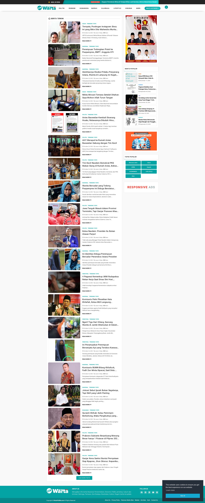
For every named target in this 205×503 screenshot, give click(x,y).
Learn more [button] (170, 490)
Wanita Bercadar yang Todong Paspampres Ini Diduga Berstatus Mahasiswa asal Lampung (98, 187)
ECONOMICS (133, 171)
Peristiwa (85, 273)
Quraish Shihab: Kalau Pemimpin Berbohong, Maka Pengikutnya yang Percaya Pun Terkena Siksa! (99, 414)
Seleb (84, 23)
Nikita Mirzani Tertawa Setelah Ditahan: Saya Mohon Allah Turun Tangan (100, 96)
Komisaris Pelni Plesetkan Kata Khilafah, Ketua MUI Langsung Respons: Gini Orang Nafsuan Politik (99, 301)
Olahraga (105, 8)
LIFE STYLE (149, 171)
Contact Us (154, 500)
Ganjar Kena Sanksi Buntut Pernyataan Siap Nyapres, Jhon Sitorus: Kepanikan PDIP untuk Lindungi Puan (100, 460)
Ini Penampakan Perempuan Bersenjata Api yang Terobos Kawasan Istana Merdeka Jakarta (100, 346)
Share (106, 33)
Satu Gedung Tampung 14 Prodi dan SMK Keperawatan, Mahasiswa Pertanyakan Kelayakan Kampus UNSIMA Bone (147, 110)
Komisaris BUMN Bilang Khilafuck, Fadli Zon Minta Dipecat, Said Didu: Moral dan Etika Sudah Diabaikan (98, 369)
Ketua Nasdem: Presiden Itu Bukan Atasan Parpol (98, 232)
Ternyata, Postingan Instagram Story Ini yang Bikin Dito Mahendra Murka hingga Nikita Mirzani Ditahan (99, 28)
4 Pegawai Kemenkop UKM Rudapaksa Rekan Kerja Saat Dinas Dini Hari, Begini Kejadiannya (100, 278)
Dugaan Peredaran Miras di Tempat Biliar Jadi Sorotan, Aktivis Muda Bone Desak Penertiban (116, 2)
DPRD (133, 167)
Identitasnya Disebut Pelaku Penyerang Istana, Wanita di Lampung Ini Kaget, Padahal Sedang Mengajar (100, 73)
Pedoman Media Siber (127, 500)
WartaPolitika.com (59, 500)
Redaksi (137, 500)
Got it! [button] (183, 496)
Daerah (94, 8)
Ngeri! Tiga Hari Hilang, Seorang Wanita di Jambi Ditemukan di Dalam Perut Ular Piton (99, 323)
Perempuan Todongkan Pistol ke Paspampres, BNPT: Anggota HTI (98, 50)
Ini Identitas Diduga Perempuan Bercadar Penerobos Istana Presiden (99, 255)
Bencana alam (133, 162)
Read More (86, 41)
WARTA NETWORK (152, 8)
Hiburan (128, 8)
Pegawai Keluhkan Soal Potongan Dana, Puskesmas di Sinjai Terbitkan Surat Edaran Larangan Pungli (147, 88)
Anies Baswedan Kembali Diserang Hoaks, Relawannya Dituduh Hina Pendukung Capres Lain (98, 119)
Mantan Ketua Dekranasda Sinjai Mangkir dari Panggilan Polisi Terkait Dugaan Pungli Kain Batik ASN (147, 121)
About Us (107, 500)
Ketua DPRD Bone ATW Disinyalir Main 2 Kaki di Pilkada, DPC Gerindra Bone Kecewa (146, 77)
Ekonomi (72, 8)
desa (133, 176)
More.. (138, 8)
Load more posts (84, 478)
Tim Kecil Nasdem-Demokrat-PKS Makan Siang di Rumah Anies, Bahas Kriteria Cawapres (99, 164)
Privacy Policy (116, 500)
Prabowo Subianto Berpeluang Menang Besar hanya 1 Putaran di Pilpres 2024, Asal (100, 437)
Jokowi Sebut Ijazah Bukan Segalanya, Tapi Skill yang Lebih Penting (100, 391)
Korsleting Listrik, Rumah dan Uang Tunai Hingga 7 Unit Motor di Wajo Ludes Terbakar (147, 99)
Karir (148, 500)
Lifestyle (117, 8)
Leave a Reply (99, 33)
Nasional (85, 46)
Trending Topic (91, 23)
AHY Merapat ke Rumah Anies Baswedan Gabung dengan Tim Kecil (99, 141)
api (139, 95)
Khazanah (85, 410)
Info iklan (143, 500)
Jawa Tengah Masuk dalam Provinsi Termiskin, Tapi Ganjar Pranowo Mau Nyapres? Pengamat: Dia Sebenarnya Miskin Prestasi (99, 210)
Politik (62, 8)
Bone (139, 73)
